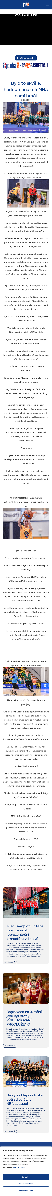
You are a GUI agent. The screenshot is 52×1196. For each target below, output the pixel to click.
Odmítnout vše (26, 1190)
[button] (47, 5)
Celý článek (9, 962)
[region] (26, 1171)
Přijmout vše (26, 1177)
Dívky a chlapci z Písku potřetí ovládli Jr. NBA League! (24, 1099)
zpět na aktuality (26, 58)
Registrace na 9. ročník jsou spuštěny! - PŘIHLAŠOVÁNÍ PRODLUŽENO (25, 1018)
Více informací (19, 1167)
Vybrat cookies (26, 1184)
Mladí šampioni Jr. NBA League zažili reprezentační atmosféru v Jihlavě (25, 932)
